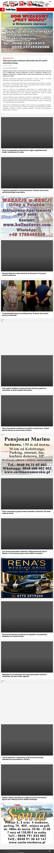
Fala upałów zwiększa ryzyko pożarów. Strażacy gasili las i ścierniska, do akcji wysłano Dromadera (24, 389)
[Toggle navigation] (2, 9)
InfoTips (10, 65)
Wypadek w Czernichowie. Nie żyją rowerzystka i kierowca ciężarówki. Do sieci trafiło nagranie (24, 675)
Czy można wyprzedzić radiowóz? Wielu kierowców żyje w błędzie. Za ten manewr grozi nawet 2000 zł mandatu (24, 552)
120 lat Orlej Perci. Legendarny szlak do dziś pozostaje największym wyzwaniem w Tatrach (22, 758)
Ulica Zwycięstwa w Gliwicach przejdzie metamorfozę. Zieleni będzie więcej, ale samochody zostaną (25, 429)
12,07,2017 (5, 65)
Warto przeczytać (8, 58)
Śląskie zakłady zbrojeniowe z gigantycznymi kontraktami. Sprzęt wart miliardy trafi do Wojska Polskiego (24, 798)
